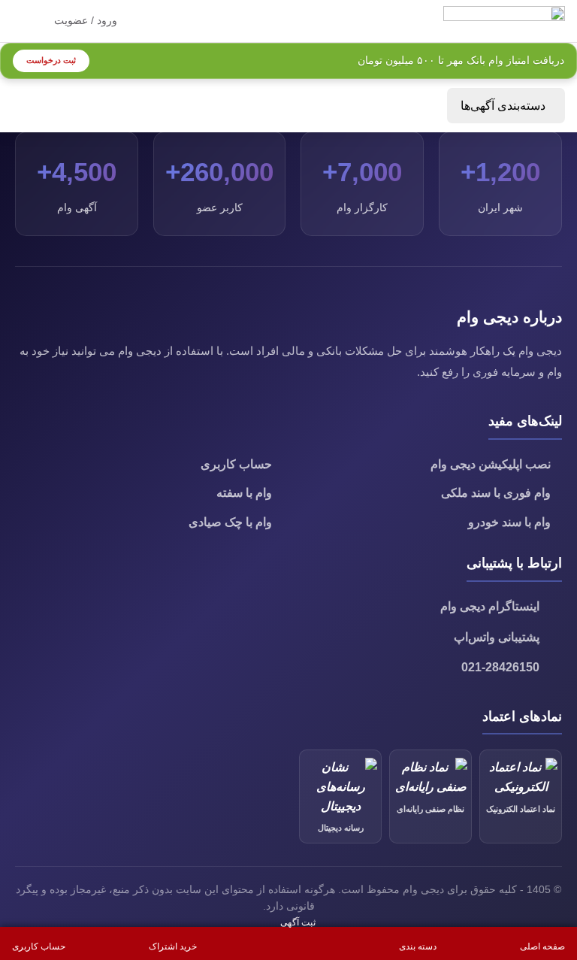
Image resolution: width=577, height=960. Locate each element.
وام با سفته (244, 492)
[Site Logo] (504, 20)
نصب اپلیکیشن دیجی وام (490, 464)
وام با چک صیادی (230, 522)
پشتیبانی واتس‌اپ (496, 637)
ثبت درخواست (51, 60)
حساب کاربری (236, 464)
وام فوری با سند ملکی (496, 492)
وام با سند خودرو (509, 522)
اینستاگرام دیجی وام (489, 606)
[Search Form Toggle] (150, 21)
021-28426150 (500, 667)
